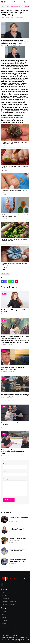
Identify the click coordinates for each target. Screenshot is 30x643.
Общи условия (5, 598)
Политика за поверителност (9, 601)
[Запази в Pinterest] (16, 281)
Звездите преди (6, 629)
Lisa (3, 17)
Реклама (4, 592)
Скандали (4, 620)
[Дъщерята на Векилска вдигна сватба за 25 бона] (4, 540)
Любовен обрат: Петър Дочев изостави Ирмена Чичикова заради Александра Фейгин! (13, 451)
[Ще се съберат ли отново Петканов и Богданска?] (15, 413)
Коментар (6, 479)
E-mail (4, 471)
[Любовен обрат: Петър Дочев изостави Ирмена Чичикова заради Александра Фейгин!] (15, 439)
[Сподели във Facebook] (2, 281)
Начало (2, 6)
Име (4, 464)
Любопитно (5, 623)
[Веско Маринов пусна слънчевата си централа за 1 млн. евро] (15, 357)
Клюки (7, 6)
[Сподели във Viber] (5, 281)
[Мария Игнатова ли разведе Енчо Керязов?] (4, 519)
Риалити (4, 626)
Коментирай (8, 499)
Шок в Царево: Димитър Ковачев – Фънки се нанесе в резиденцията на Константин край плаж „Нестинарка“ (15, 395)
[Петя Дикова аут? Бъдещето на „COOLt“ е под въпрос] (15, 299)
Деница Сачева (5, 273)
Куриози (4, 617)
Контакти (4, 595)
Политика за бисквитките (8, 604)
